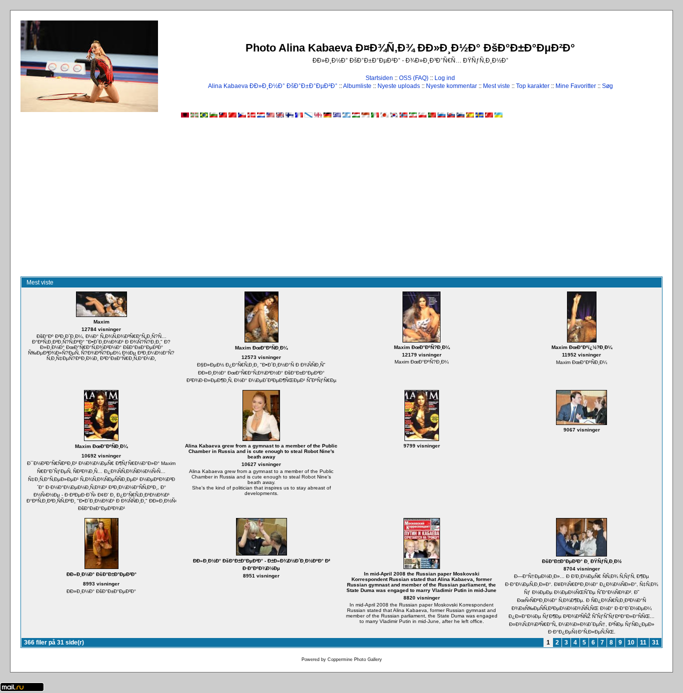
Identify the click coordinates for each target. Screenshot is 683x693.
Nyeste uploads (399, 86)
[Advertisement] (342, 202)
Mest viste (496, 86)
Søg (607, 86)
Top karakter (533, 86)
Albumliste (357, 86)
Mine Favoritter (576, 86)
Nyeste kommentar (451, 86)
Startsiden (379, 78)
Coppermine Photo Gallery (355, 659)
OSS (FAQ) (413, 78)
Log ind (444, 78)
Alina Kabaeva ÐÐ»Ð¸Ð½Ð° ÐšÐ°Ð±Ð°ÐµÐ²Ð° (273, 86)
